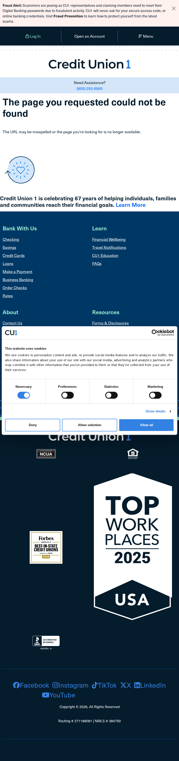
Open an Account (89, 36)
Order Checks (15, 287)
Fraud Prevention (68, 16)
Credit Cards (14, 255)
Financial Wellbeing (109, 239)
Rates (8, 296)
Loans (8, 263)
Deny (33, 425)
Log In (35, 36)
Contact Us (12, 323)
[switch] (67, 395)
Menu (147, 36)
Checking (11, 239)
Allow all (146, 425)
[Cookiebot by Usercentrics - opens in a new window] (155, 332)
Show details (155, 411)
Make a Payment (17, 271)
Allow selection (89, 425)
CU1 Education (105, 255)
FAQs (97, 263)
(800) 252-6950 (90, 88)
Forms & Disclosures (110, 323)
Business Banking (18, 279)
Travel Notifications (109, 247)
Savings (9, 247)
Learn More (131, 204)
